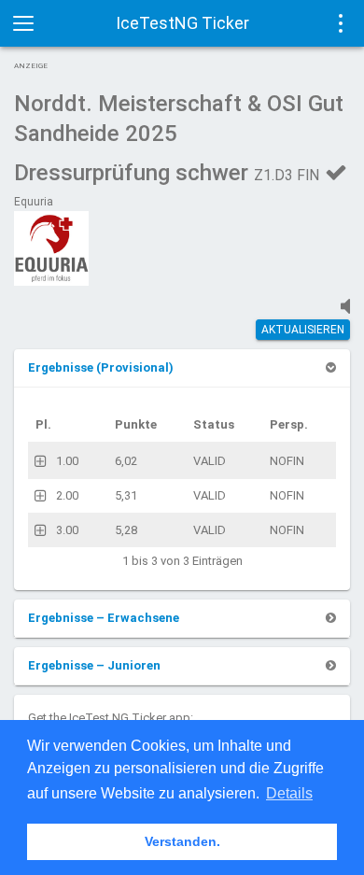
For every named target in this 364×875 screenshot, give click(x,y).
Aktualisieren (302, 329)
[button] (101, 367)
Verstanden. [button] (182, 841)
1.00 (67, 461)
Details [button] (289, 793)
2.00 (67, 495)
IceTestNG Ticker (182, 23)
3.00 (67, 530)
